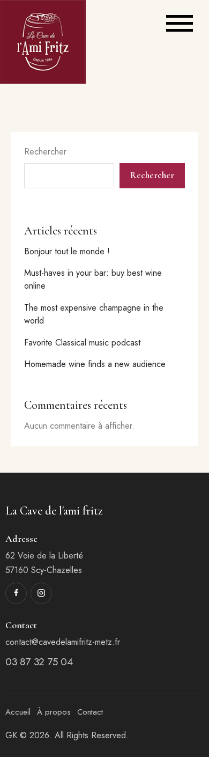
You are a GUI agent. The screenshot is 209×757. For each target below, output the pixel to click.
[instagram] (41, 593)
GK (11, 735)
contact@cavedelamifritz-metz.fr (62, 642)
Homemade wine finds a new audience (95, 364)
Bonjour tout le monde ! (67, 251)
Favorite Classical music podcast (82, 342)
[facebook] (16, 593)
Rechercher (45, 151)
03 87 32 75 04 (38, 662)
